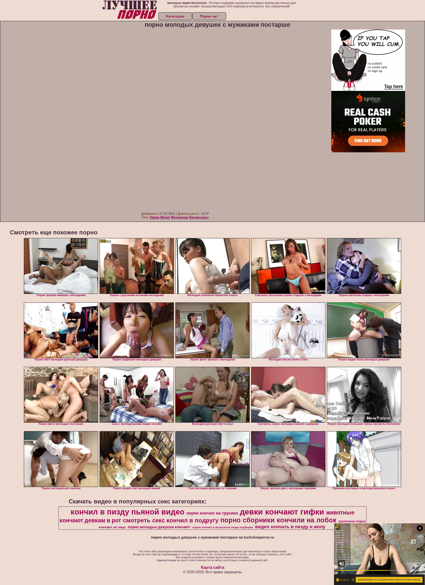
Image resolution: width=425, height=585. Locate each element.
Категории (175, 16)
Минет (165, 217)
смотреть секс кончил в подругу (170, 520)
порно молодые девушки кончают (159, 527)
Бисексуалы (199, 217)
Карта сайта (212, 567)
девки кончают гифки (282, 511)
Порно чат (209, 16)
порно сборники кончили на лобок (278, 520)
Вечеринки (179, 217)
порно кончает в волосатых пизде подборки (222, 527)
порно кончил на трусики (212, 513)
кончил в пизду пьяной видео (127, 512)
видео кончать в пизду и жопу (290, 526)
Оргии (154, 217)
